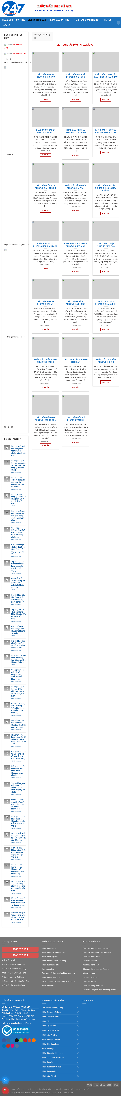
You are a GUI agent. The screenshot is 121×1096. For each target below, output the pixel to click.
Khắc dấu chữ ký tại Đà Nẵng (54, 961)
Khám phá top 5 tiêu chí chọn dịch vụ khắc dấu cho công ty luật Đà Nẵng (18, 465)
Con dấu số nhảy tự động (52, 1008)
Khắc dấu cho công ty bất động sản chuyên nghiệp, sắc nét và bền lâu (18, 482)
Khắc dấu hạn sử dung (51, 1039)
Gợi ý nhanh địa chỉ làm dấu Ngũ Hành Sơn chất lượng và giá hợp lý (18, 549)
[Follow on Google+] (29, 1040)
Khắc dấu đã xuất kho (91, 956)
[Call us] (21, 1040)
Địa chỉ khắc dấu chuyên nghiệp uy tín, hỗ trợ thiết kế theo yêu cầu (18, 644)
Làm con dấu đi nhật (90, 977)
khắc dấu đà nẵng (59, 20)
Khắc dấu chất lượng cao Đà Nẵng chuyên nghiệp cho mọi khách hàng (17, 869)
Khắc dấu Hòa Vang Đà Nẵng (13, 985)
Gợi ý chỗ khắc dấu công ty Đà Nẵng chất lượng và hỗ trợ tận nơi (18, 629)
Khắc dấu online (48, 985)
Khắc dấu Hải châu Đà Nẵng (13, 964)
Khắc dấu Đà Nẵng (9, 960)
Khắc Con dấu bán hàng (51, 1012)
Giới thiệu (20, 20)
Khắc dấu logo (48, 1048)
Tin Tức (107, 20)
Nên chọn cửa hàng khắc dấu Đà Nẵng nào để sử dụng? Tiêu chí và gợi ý (18, 739)
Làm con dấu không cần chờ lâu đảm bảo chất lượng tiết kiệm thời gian (18, 852)
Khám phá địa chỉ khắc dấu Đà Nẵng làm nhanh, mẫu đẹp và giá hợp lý (18, 821)
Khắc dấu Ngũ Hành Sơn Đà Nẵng (15, 981)
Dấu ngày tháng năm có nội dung (95, 969)
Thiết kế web (62, 1093)
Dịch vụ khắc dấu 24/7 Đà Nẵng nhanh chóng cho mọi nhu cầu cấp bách (18, 886)
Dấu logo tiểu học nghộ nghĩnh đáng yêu (58, 973)
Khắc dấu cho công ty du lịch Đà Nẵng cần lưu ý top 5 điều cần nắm (18, 499)
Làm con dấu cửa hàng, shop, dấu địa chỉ (58, 981)
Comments (16, 472)
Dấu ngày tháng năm (90, 965)
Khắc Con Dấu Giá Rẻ (50, 1017)
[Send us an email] (17, 1040)
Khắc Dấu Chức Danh (50, 1030)
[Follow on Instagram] (8, 1040)
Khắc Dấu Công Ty (49, 1035)
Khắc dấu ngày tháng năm (52, 1053)
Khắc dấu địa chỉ (89, 981)
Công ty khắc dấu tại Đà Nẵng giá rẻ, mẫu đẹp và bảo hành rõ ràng (18, 755)
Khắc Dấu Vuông (49, 1076)
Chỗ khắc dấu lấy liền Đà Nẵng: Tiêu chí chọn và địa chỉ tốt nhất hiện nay (18, 708)
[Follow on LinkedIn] (4, 1046)
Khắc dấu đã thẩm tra (51, 977)
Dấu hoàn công (48, 969)
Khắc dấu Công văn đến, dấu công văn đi (99, 990)
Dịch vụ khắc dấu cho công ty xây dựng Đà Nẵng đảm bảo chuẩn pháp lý (18, 515)
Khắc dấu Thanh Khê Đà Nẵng (14, 968)
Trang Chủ (7, 20)
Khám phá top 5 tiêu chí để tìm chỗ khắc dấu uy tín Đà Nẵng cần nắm (18, 691)
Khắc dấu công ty (49, 948)
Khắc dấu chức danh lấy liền (53, 952)
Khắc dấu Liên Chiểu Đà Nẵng (14, 973)
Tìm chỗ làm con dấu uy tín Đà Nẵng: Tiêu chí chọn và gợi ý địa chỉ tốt (18, 787)
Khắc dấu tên (47, 1062)
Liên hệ (6, 25)
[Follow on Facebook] (4, 1040)
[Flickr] (12, 1046)
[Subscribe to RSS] (34, 1040)
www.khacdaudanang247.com (18, 1023)
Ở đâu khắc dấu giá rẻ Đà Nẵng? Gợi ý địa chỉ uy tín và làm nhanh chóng (17, 804)
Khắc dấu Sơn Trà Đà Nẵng (13, 977)
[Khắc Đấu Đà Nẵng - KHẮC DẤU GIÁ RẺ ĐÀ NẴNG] (13, 9)
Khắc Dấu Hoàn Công (50, 1044)
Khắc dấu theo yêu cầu (51, 1067)
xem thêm (45, 99)
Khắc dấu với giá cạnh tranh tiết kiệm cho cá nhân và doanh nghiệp (18, 901)
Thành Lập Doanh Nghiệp (86, 20)
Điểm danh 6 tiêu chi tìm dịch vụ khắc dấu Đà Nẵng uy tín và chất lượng (18, 770)
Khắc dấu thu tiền (49, 1071)
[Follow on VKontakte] (17, 1046)
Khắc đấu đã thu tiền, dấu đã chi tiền (97, 952)
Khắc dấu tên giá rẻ (50, 956)
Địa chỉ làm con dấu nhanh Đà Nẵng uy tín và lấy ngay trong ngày (18, 723)
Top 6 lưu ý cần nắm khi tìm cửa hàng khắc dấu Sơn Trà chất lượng (17, 566)
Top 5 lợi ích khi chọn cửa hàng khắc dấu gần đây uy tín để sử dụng (18, 614)
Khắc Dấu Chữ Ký (49, 1026)
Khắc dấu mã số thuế (50, 965)
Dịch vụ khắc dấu (37, 20)
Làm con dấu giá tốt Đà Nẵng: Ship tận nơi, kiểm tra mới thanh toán (18, 916)
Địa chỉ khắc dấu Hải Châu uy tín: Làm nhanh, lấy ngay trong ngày (18, 598)
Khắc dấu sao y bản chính (92, 985)
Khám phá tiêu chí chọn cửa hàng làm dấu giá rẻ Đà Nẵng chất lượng (18, 658)
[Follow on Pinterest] (25, 1040)
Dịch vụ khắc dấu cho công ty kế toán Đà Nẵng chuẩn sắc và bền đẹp (18, 450)
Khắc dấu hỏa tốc (89, 961)
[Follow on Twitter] (12, 1040)
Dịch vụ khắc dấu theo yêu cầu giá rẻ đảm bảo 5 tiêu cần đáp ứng (18, 836)
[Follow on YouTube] (8, 1046)
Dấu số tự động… (89, 973)
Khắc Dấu (46, 1021)
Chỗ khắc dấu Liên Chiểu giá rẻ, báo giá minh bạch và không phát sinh (18, 532)
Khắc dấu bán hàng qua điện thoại (96, 948)
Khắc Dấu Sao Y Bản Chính (53, 1057)
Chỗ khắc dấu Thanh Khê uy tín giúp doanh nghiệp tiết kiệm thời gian (18, 583)
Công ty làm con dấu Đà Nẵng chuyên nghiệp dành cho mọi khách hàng (17, 674)
